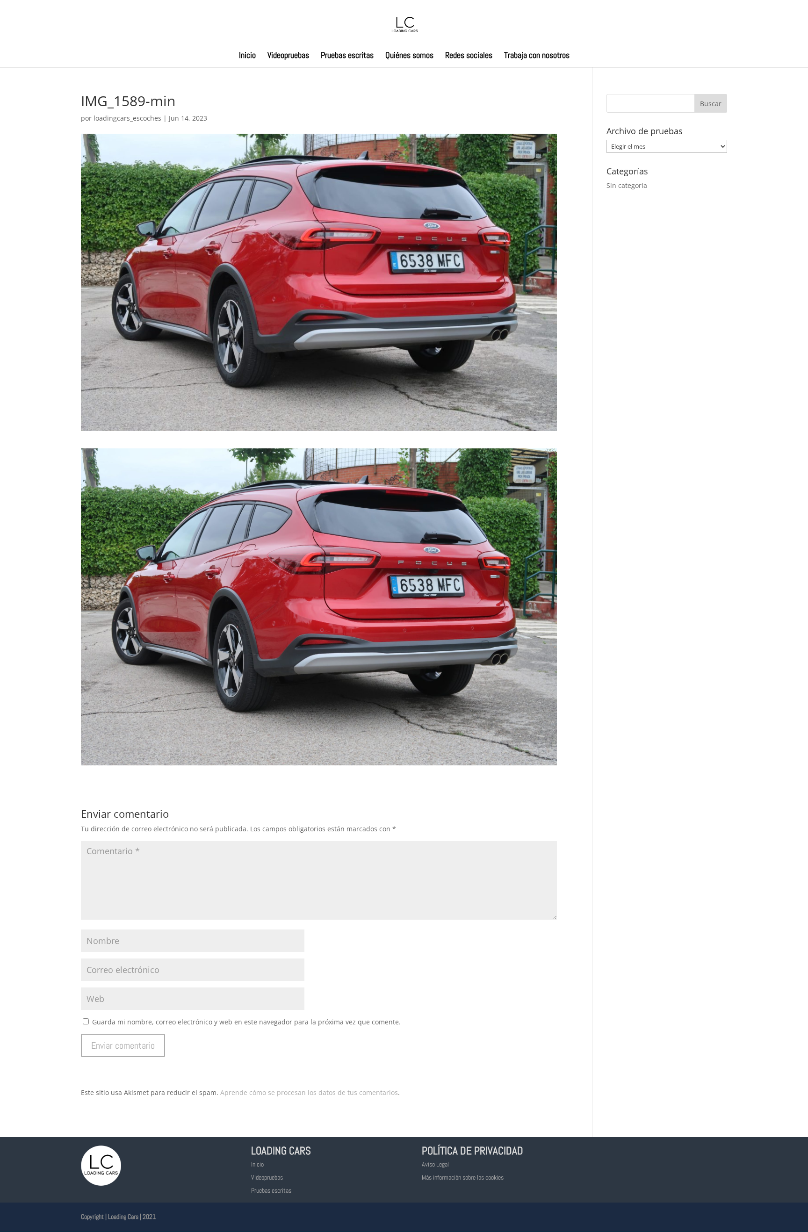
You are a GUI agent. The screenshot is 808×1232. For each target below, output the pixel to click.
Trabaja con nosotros (537, 56)
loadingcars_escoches (127, 118)
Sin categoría (626, 185)
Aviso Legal (435, 1164)
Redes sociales (468, 56)
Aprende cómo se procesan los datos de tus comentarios (309, 1092)
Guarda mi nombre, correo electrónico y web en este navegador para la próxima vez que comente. (246, 1021)
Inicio (247, 56)
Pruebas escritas (347, 56)
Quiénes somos (409, 56)
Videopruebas (288, 56)
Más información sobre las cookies (463, 1177)
